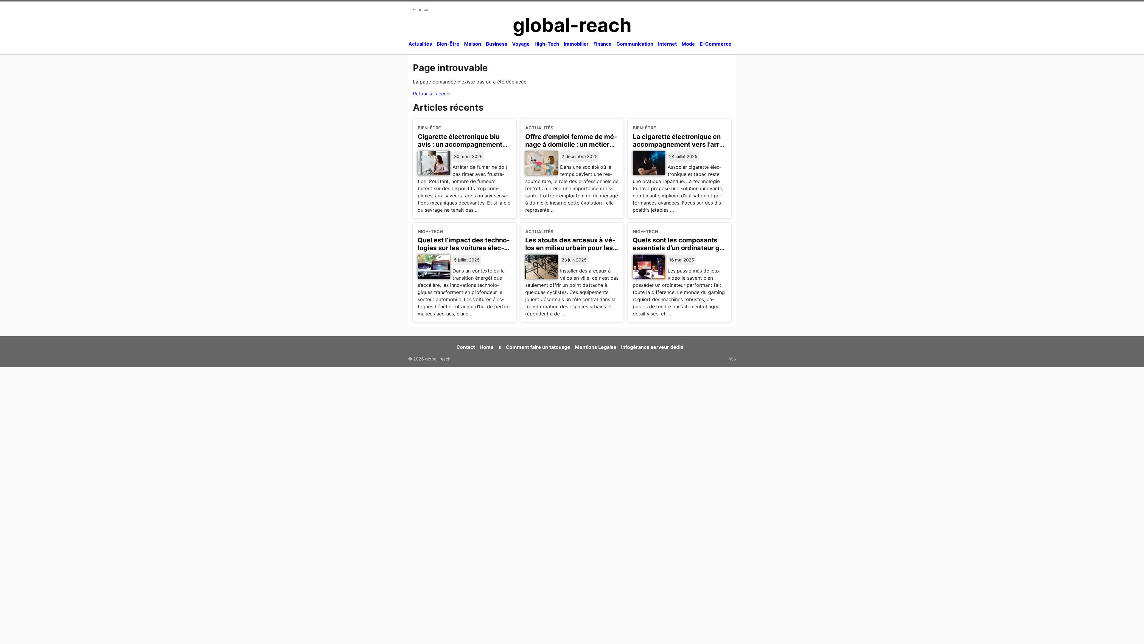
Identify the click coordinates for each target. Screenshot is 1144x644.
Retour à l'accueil (432, 94)
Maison (472, 44)
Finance (602, 44)
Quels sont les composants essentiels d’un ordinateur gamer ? (679, 247)
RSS (732, 359)
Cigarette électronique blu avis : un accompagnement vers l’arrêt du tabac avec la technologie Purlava (461, 148)
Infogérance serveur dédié (652, 347)
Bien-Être (448, 44)
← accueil (422, 9)
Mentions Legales (595, 347)
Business (496, 44)
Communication (634, 44)
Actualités (420, 44)
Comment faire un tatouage (538, 347)
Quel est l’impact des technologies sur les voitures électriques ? (464, 247)
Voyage (521, 44)
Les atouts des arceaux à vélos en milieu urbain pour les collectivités (570, 247)
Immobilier (576, 44)
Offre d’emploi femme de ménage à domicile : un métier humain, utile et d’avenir (571, 144)
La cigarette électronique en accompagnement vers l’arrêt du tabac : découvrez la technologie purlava (679, 148)
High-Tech (546, 44)
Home (487, 347)
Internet (667, 44)
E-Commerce (715, 44)
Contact (465, 347)
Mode (688, 44)
